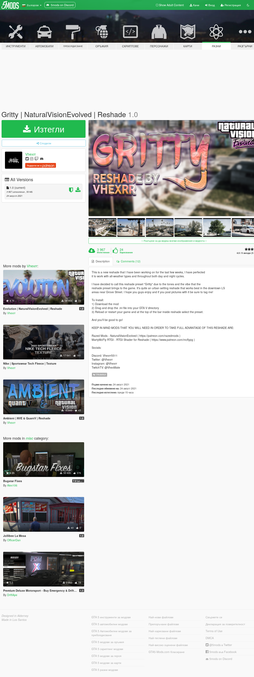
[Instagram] (32, 158)
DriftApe (12, 595)
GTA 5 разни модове (104, 670)
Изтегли (48, 129)
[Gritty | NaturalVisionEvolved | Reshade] (102, 227)
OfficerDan (14, 540)
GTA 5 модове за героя (106, 656)
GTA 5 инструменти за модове (111, 617)
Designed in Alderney (15, 616)
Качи (195, 5)
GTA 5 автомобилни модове (109, 624)
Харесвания (126, 252)
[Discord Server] (41, 158)
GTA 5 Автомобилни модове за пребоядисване (111, 633)
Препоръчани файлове (164, 624)
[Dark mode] (248, 5)
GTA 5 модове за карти (106, 663)
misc (29, 438)
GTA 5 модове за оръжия (107, 642)
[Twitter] (27, 158)
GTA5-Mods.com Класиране (167, 652)
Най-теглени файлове (163, 638)
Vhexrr (30, 154)
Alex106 (12, 485)
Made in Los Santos (14, 620)
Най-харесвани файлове (165, 631)
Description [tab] (102, 261)
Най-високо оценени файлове (168, 645)
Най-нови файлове (161, 617)
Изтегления (103, 252)
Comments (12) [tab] (129, 261)
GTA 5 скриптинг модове (107, 649)
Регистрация (232, 5)
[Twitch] (36, 158)
